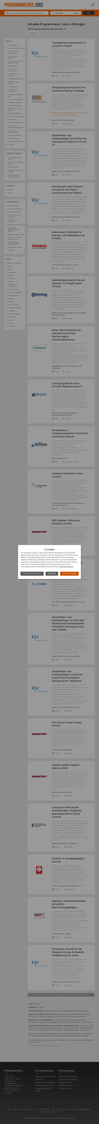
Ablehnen (52, 573)
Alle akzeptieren (69, 573)
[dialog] (49, 562)
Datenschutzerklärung (66, 567)
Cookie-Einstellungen (32, 573)
